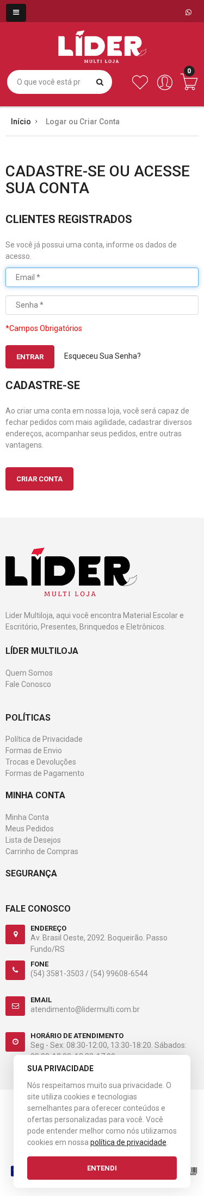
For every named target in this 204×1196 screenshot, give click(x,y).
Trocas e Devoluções (40, 762)
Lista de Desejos (33, 840)
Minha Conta (27, 817)
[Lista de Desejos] (140, 88)
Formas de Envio (33, 750)
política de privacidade (128, 1142)
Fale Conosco (28, 684)
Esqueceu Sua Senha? (102, 356)
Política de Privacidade (44, 739)
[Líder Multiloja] (102, 38)
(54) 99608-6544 (119, 973)
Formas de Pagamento (44, 773)
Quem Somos (29, 673)
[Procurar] (100, 81)
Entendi (102, 1168)
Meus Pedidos (29, 828)
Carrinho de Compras (41, 851)
